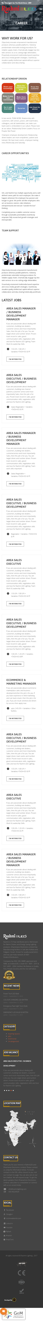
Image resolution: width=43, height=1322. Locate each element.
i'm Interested (15, 359)
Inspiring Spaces (14, 1034)
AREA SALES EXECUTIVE (12, 1061)
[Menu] (41, 9)
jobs (9, 1036)
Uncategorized (13, 1041)
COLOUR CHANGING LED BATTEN (15, 1000)
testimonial (12, 1039)
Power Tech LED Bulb (11, 994)
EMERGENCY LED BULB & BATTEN (15, 1012)
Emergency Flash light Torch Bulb (15, 1006)
